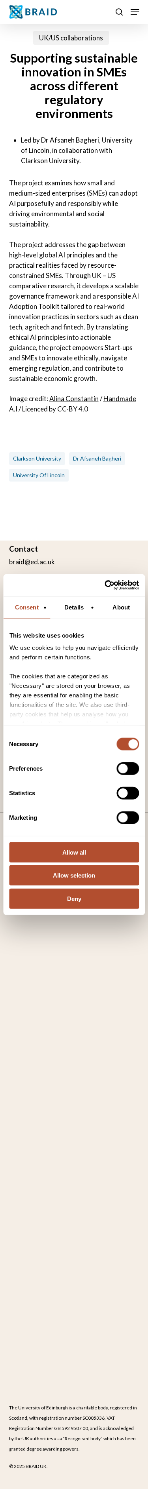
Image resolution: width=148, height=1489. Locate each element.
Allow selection (74, 875)
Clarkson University (37, 458)
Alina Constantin (74, 398)
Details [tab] (74, 607)
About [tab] (121, 607)
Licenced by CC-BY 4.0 (55, 409)
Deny (74, 898)
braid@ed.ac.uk (32, 562)
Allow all (74, 852)
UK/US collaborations (71, 38)
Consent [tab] (27, 607)
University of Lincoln (39, 475)
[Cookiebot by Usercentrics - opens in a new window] (105, 585)
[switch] (127, 768)
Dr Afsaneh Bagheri (97, 458)
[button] (135, 12)
